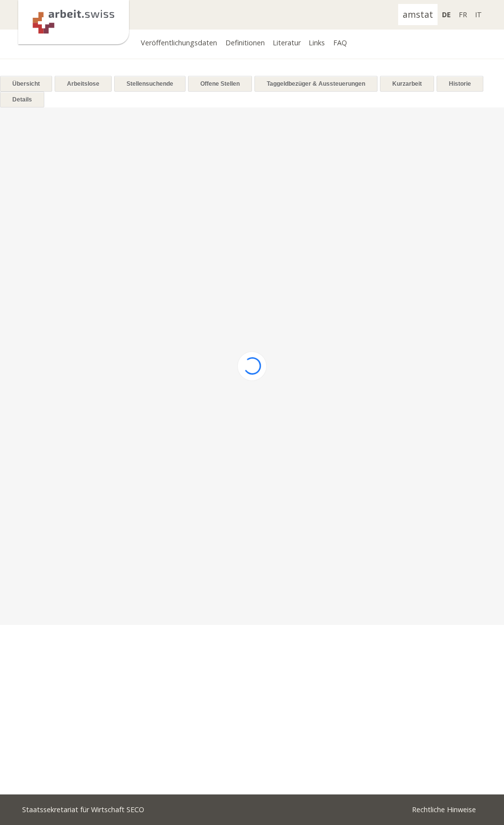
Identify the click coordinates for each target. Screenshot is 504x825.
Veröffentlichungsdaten (179, 42)
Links (317, 42)
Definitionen (245, 42)
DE (446, 14)
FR (463, 14)
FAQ (340, 42)
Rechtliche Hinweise (444, 809)
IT (478, 14)
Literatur (287, 42)
